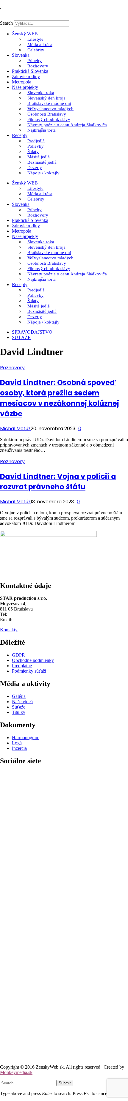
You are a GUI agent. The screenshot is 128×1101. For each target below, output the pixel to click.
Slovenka (20, 55)
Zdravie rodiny (26, 76)
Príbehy (34, 60)
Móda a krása (39, 44)
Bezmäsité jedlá (42, 162)
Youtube (8, 1056)
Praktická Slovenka (30, 71)
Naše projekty (25, 87)
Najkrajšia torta (41, 130)
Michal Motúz (15, 428)
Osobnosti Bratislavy (46, 114)
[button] (64, 17)
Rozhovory (37, 66)
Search (6, 23)
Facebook (9, 910)
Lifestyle (35, 39)
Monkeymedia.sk (16, 1072)
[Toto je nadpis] (64, 900)
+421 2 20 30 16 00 (27, 614)
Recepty (19, 135)
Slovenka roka (40, 92)
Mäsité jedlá (38, 156)
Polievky (35, 146)
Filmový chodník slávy (48, 119)
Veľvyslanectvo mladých (50, 108)
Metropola (21, 81)
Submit (65, 1083)
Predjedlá (36, 140)
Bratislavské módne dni (49, 103)
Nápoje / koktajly (43, 173)
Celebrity (35, 50)
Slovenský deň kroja (46, 98)
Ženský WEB (25, 33)
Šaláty (33, 151)
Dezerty (34, 167)
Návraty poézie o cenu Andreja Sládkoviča (67, 124)
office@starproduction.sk (37, 619)
